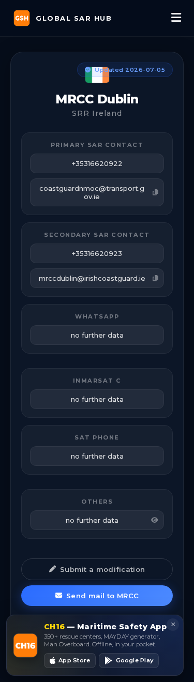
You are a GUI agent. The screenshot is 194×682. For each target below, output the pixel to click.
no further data (92, 520)
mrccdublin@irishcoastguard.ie (92, 278)
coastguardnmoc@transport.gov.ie (91, 192)
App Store (74, 660)
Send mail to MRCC (102, 596)
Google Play (134, 660)
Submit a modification (102, 569)
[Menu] (176, 18)
